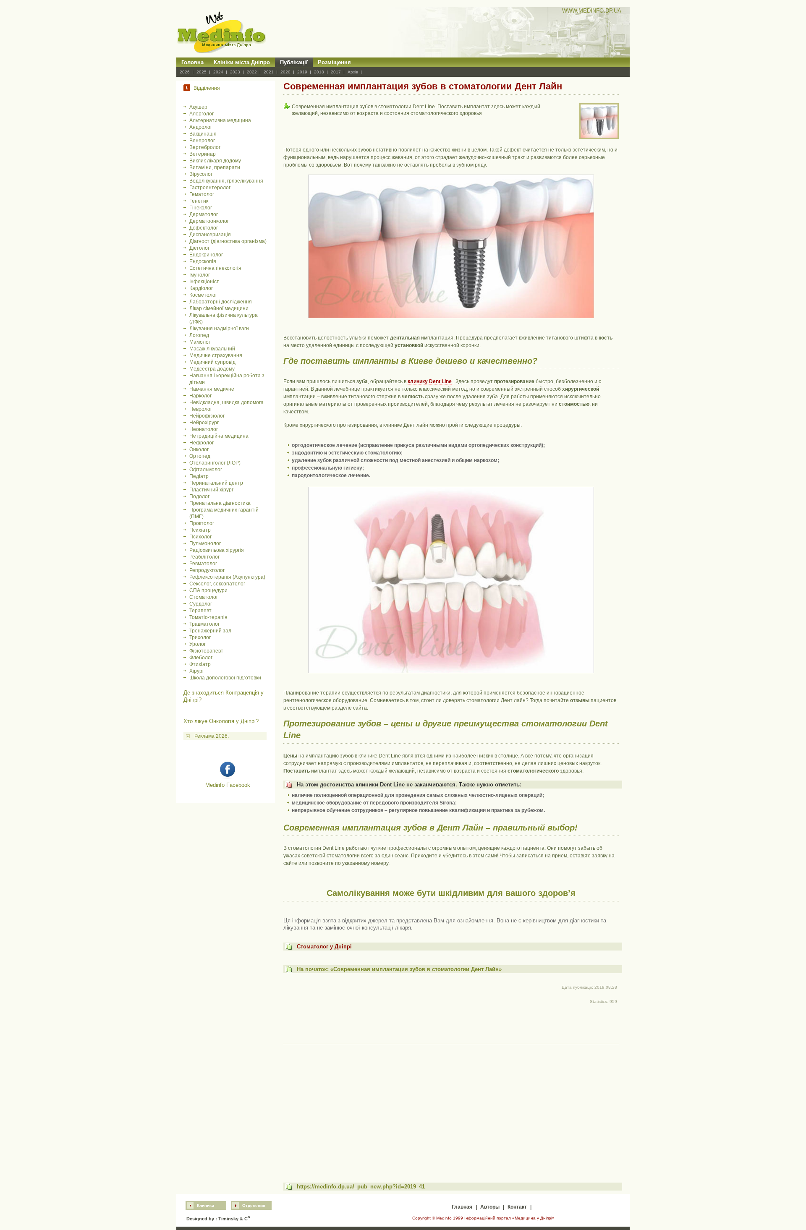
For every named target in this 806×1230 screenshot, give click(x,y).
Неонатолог (203, 429)
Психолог (200, 537)
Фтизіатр (200, 664)
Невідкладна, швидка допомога (226, 402)
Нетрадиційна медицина (219, 436)
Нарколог (200, 396)
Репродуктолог (207, 570)
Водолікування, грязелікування (226, 181)
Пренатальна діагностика (220, 503)
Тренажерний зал (210, 631)
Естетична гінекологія (215, 268)
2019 (302, 72)
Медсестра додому (212, 369)
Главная (462, 1207)
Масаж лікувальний (212, 349)
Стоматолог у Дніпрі (324, 946)
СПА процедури (208, 590)
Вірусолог (200, 174)
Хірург (196, 671)
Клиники (205, 1205)
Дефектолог (203, 228)
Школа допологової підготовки (225, 678)
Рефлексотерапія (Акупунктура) (227, 577)
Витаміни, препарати (214, 167)
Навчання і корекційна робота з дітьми (226, 379)
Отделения (253, 1205)
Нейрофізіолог (207, 416)
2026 (185, 72)
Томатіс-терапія (208, 617)
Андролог (200, 127)
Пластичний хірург (211, 490)
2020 (285, 72)
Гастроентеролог (209, 188)
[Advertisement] (451, 1105)
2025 (201, 72)
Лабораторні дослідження (220, 302)
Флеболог (200, 658)
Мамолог (199, 342)
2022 (252, 72)
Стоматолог (203, 597)
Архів (353, 72)
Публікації (294, 62)
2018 (319, 72)
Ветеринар (202, 154)
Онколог (199, 449)
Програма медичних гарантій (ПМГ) (224, 513)
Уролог (197, 644)
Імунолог (199, 275)
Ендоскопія (202, 261)
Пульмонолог (205, 543)
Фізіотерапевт (206, 651)
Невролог (200, 409)
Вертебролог (204, 147)
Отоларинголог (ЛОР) (215, 463)
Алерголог (201, 114)
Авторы (490, 1207)
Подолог (199, 496)
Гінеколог (200, 208)
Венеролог (202, 141)
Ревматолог (203, 564)
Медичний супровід (212, 362)
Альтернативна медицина (220, 120)
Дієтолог (199, 248)
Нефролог (201, 443)
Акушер (198, 107)
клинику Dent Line (430, 381)
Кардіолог (201, 288)
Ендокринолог (206, 255)
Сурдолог (200, 604)
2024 (218, 72)
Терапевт (200, 611)
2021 (269, 72)
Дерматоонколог (209, 221)
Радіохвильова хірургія (216, 550)
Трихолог (200, 637)
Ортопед (199, 456)
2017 (336, 72)
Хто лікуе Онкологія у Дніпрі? (221, 721)
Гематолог (201, 194)
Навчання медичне (211, 389)
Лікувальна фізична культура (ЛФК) (223, 318)
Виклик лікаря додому (215, 161)
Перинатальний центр (216, 483)
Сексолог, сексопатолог (217, 584)
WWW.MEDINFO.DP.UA (591, 11)
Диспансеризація (210, 235)
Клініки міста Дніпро (242, 62)
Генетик (198, 201)
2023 (235, 72)
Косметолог (203, 295)
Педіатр (199, 476)
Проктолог (201, 523)
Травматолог (204, 624)
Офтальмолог (205, 470)
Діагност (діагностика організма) (228, 241)
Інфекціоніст (204, 282)
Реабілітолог (204, 557)
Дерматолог (203, 214)
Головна (192, 62)
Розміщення (334, 62)
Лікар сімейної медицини (219, 308)
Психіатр (200, 530)
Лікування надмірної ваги (219, 329)
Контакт (517, 1207)
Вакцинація (203, 134)
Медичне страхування (215, 355)
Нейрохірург (204, 423)
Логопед (199, 335)
